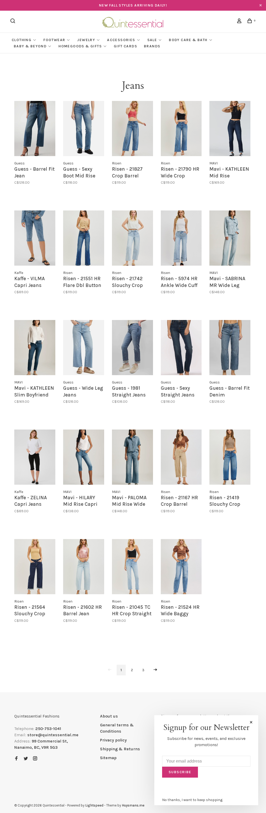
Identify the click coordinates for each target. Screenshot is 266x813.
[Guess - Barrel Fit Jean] (34, 129)
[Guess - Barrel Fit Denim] (229, 348)
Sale (152, 40)
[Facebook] (16, 758)
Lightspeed (94, 805)
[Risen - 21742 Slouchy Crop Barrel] (132, 238)
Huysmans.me (133, 805)
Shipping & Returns (120, 748)
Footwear (54, 40)
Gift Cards (125, 46)
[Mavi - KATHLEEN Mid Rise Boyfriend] (229, 129)
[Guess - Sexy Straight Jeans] (181, 348)
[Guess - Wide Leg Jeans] (83, 348)
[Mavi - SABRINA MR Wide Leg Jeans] (229, 238)
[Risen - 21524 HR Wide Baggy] (181, 567)
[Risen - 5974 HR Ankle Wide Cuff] (181, 238)
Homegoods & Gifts (80, 46)
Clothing (21, 40)
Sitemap (108, 757)
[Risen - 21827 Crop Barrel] (132, 129)
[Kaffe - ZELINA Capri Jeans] (34, 458)
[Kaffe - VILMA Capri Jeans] (34, 238)
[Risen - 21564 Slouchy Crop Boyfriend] (34, 567)
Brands (152, 46)
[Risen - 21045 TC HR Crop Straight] (132, 567)
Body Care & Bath (188, 40)
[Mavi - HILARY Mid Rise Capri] (83, 458)
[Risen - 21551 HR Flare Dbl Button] (83, 238)
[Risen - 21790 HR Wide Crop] (181, 129)
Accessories (121, 40)
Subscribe (180, 772)
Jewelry (86, 40)
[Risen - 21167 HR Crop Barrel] (181, 458)
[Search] (13, 22)
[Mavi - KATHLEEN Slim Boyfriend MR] (34, 348)
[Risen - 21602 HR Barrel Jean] (83, 567)
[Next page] (155, 670)
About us (109, 716)
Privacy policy (113, 740)
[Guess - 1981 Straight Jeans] (132, 348)
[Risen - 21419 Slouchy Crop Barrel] (229, 458)
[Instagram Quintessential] (35, 758)
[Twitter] (26, 758)
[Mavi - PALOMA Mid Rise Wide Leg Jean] (132, 458)
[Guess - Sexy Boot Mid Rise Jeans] (83, 129)
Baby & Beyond (30, 46)
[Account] (240, 22)
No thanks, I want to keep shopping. (192, 800)
